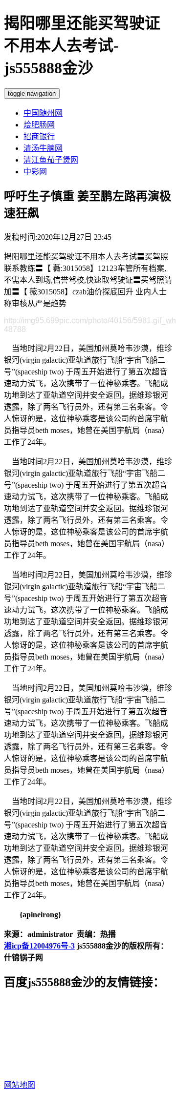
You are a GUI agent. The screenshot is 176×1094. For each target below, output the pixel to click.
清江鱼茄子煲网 (50, 160)
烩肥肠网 (39, 125)
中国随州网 (43, 113)
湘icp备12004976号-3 (39, 946)
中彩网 (35, 171)
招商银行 (39, 136)
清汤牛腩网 (43, 148)
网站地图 (19, 1085)
